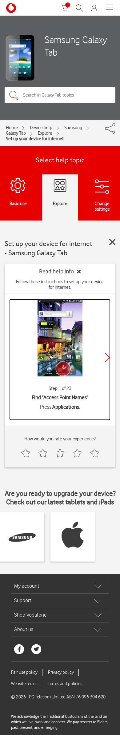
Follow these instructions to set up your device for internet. (60, 284)
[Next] (107, 357)
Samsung (73, 127)
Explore (45, 133)
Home (12, 127)
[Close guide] (112, 242)
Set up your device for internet (35, 138)
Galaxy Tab (16, 133)
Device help (41, 127)
